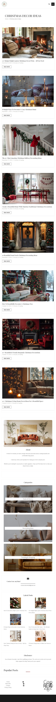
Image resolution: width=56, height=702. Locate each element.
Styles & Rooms (28, 499)
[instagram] (24, 683)
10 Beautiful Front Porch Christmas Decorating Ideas (19, 255)
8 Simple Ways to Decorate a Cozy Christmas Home (19, 109)
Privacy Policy (8, 687)
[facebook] (23, 682)
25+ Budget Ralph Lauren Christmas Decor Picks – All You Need (23, 61)
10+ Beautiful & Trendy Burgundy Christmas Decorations (21, 353)
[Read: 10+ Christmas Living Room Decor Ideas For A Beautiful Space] (28, 383)
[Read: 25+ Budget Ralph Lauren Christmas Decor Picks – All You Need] (28, 42)
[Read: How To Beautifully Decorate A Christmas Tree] (28, 285)
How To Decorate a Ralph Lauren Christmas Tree (15, 610)
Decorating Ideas (28, 528)
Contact (8, 685)
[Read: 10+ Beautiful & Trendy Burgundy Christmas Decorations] (28, 334)
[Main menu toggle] (53, 4)
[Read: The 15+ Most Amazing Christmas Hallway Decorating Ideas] (28, 140)
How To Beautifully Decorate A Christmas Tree (17, 304)
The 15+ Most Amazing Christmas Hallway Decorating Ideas (21, 158)
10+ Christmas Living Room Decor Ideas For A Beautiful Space (22, 401)
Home (8, 682)
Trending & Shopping (28, 557)
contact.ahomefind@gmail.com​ (28, 585)
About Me (8, 683)
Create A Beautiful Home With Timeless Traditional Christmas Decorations (27, 207)
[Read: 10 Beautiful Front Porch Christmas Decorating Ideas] (28, 237)
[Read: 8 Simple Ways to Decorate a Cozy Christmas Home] (28, 91)
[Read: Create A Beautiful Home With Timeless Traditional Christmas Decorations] (28, 188)
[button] (49, 4)
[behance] (24, 685)
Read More (7, 67)
